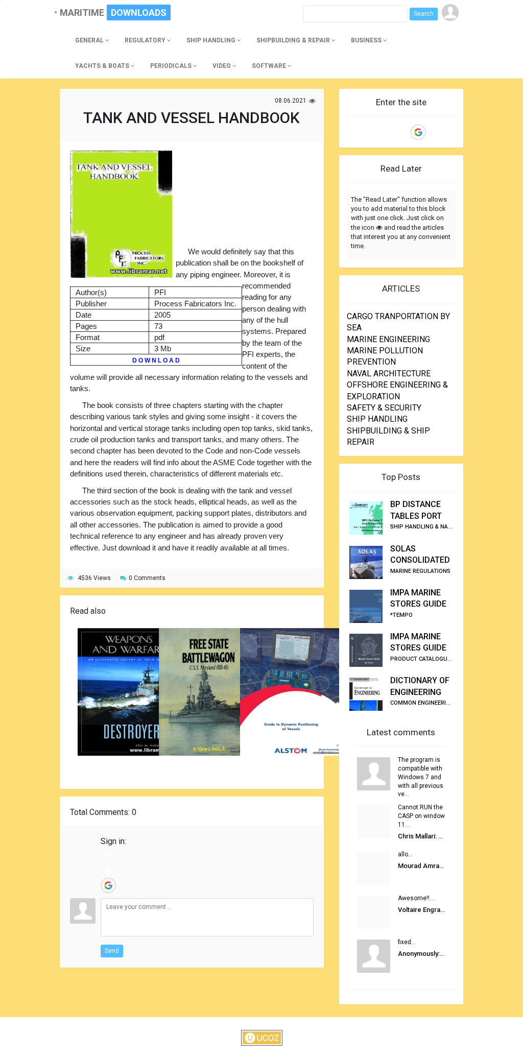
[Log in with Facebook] (108, 870)
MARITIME (86, 12)
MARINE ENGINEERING (388, 339)
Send (112, 950)
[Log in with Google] (108, 885)
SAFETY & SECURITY (384, 408)
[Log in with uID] (108, 854)
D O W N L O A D (156, 360)
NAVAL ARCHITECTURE (389, 373)
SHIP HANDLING (377, 419)
